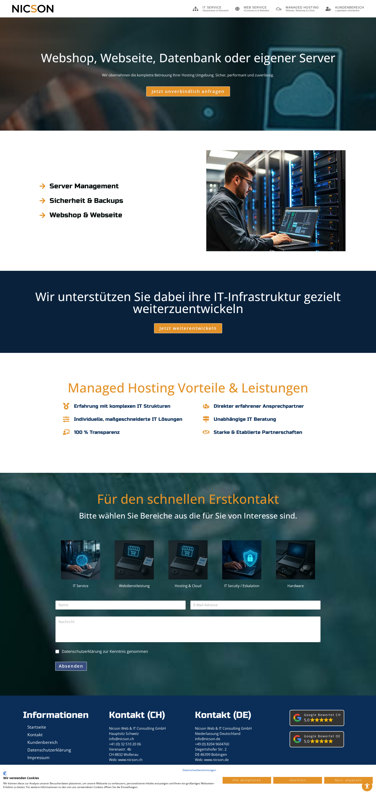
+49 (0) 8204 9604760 (212, 744)
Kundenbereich (42, 742)
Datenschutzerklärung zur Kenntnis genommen (105, 651)
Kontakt (35, 735)
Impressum (38, 757)
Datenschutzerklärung (49, 750)
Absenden (71, 666)
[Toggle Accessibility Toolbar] (367, 786)
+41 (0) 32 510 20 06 (125, 744)
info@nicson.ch (121, 738)
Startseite (36, 727)
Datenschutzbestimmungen (199, 770)
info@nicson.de (207, 738)
